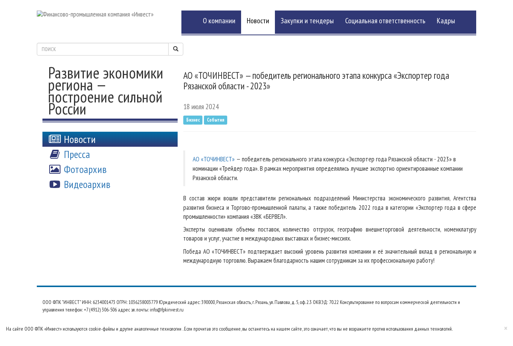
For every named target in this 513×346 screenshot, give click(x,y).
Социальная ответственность (385, 21)
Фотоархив (84, 169)
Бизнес (193, 120)
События (215, 120)
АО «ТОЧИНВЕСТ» (214, 159)
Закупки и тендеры (307, 21)
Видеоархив (86, 184)
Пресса (76, 154)
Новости (258, 21)
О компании (219, 21)
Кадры (446, 21)
